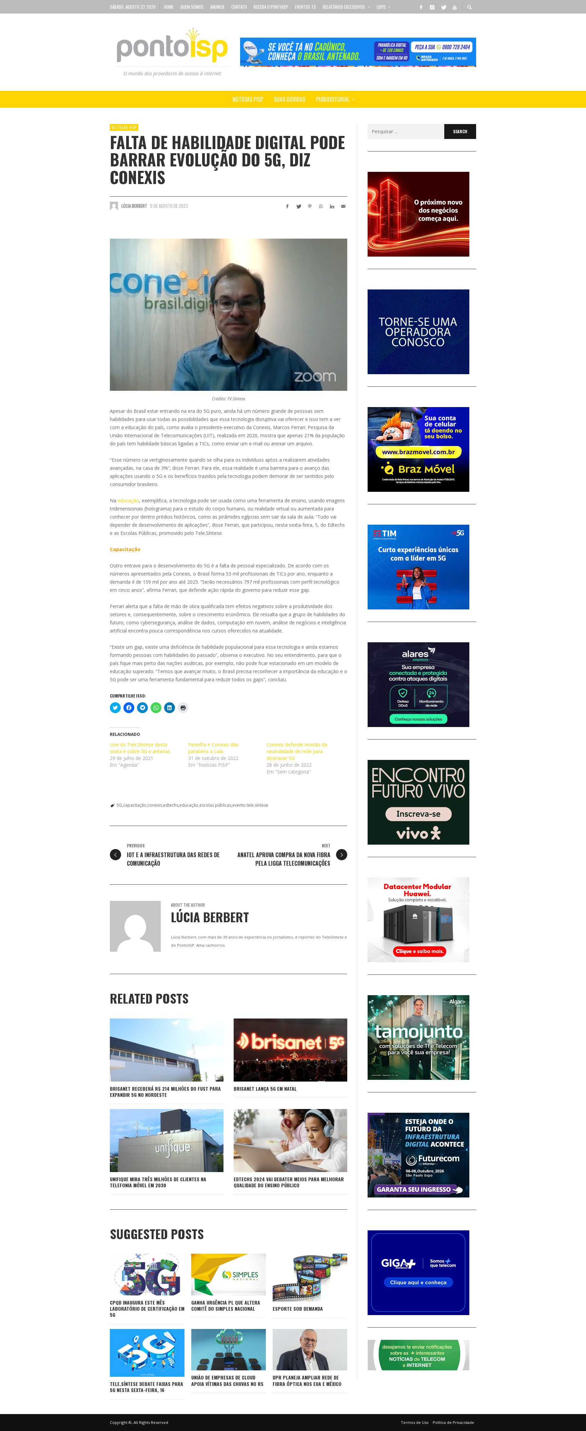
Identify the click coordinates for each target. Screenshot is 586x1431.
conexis (155, 805)
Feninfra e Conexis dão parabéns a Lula (213, 747)
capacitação (134, 805)
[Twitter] (443, 7)
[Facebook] (421, 7)
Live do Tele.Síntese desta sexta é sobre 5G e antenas (140, 747)
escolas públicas (215, 805)
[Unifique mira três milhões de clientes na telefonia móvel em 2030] (156, 1140)
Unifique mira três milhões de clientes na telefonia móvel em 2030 (158, 1182)
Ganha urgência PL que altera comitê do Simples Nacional (225, 1305)
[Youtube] (454, 7)
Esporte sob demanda (298, 1308)
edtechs (170, 805)
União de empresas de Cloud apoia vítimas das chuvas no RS (227, 1380)
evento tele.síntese (250, 805)
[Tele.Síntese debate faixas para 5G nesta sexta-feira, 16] (136, 1353)
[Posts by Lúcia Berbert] (114, 206)
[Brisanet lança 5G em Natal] (280, 1050)
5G (119, 805)
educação (128, 500)
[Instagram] (432, 7)
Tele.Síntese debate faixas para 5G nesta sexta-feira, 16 (146, 1386)
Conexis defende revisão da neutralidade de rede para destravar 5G (297, 751)
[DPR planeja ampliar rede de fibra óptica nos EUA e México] (299, 1349)
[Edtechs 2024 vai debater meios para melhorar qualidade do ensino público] (280, 1140)
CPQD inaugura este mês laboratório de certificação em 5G (147, 1308)
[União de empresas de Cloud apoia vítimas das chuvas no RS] (218, 1349)
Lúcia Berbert (134, 205)
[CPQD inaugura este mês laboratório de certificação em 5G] (136, 1274)
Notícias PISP (124, 127)
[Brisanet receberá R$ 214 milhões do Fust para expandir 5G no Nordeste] (156, 1050)
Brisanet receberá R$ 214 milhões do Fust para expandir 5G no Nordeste (165, 1091)
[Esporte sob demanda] (299, 1278)
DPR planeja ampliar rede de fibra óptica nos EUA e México (307, 1380)
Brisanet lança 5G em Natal (265, 1088)
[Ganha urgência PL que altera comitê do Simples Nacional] (218, 1274)
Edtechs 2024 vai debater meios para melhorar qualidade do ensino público (289, 1182)
